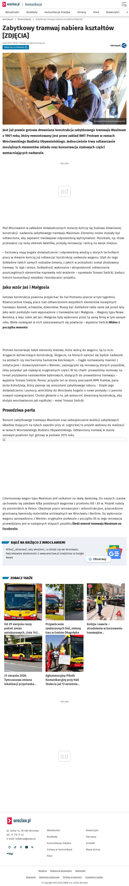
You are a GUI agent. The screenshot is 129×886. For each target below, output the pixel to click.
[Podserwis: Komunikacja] (32, 4)
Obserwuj (102, 559)
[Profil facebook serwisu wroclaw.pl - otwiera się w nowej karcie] (20, 847)
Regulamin (31, 877)
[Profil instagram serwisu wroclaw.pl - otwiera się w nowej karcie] (9, 847)
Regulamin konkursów (49, 877)
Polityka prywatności (72, 877)
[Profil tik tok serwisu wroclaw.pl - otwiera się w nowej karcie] (15, 847)
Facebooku (10, 529)
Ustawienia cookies (94, 877)
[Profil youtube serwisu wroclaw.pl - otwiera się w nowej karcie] (26, 847)
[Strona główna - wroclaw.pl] (11, 4)
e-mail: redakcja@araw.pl (21, 838)
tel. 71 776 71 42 (15, 834)
